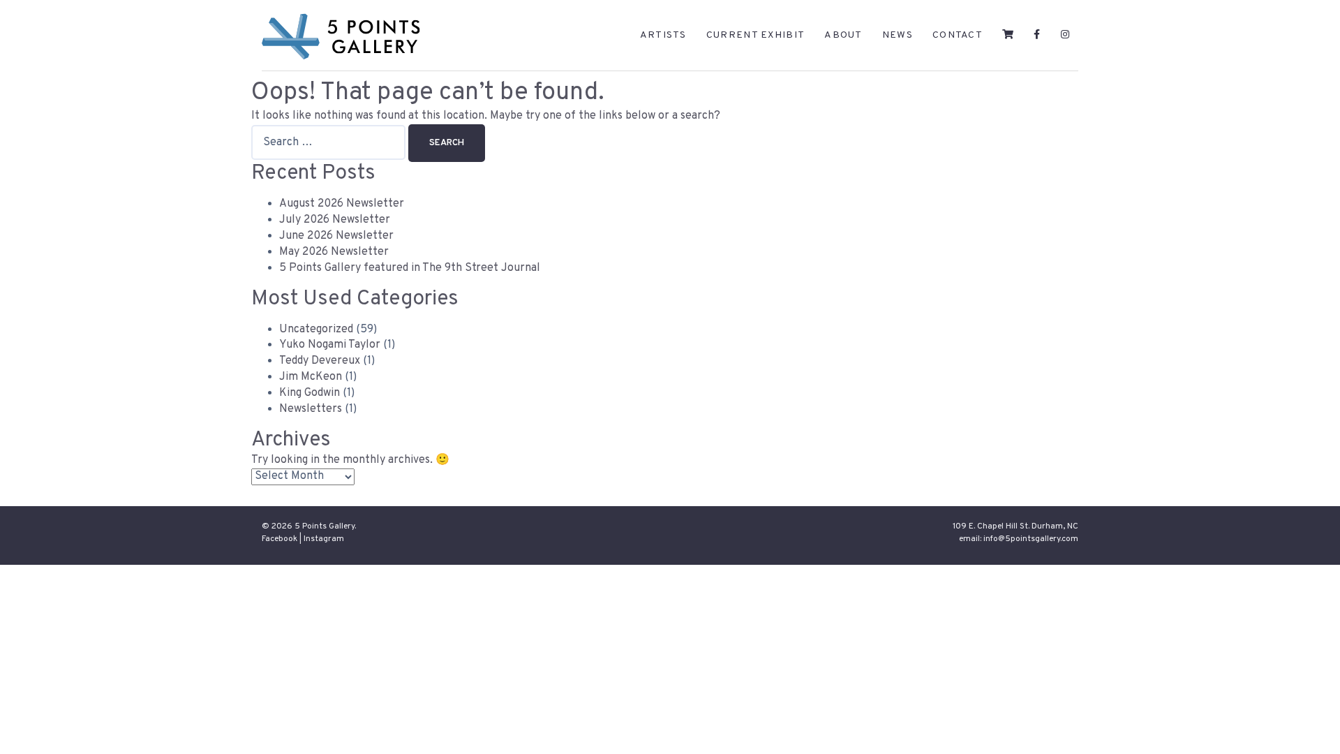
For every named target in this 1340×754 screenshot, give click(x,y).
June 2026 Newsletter (336, 236)
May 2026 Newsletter (334, 252)
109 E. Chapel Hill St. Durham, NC (1015, 526)
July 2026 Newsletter (334, 220)
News (897, 35)
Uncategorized (316, 330)
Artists (663, 35)
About (843, 35)
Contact (957, 35)
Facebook (279, 539)
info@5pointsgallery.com (1030, 539)
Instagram (324, 539)
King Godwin (309, 393)
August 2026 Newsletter (341, 204)
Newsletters (310, 409)
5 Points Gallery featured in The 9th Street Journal (409, 268)
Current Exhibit (755, 35)
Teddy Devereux (319, 361)
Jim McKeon (310, 377)
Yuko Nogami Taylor (329, 345)
